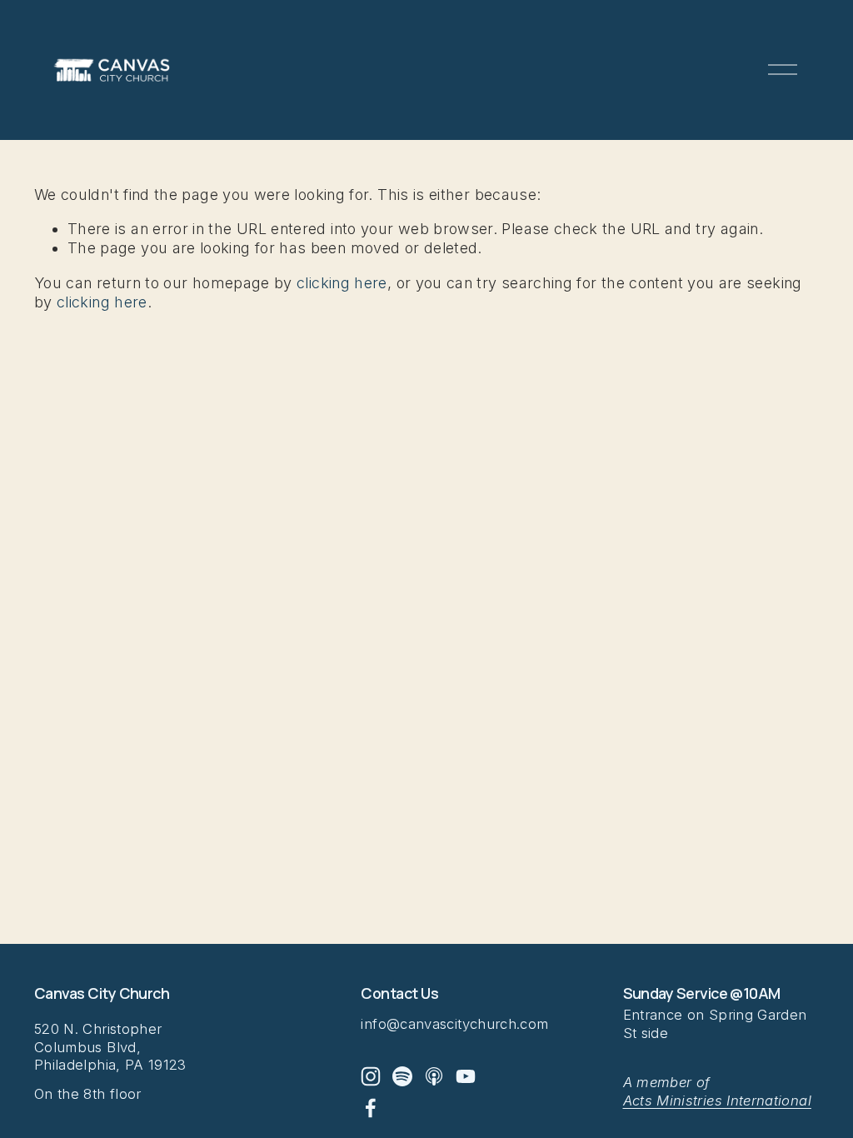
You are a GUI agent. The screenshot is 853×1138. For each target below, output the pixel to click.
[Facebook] (371, 1108)
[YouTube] (466, 1076)
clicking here (342, 283)
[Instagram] (371, 1076)
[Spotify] (402, 1076)
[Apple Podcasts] (434, 1076)
